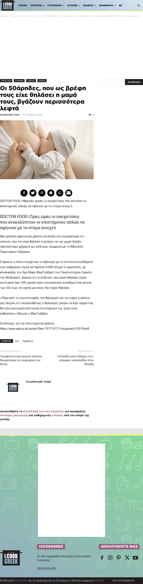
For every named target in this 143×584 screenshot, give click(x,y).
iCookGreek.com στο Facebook (43, 411)
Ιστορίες (72, 5)
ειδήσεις (57, 415)
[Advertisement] (71, 46)
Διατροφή (16, 16)
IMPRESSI (99, 580)
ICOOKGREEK (21, 580)
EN (120, 5)
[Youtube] (135, 558)
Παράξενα (28, 341)
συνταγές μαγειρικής (14, 415)
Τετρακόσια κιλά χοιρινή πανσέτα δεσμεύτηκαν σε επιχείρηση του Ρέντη (21, 360)
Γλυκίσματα (55, 5)
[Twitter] (127, 558)
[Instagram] (110, 558)
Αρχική (23, 5)
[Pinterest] (119, 558)
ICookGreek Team (9, 114)
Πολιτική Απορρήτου (123, 580)
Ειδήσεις (88, 5)
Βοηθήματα (106, 5)
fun (17, 341)
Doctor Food (32, 16)
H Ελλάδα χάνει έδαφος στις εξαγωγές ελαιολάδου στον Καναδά (75, 360)
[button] (138, 5)
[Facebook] (102, 558)
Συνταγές (36, 5)
